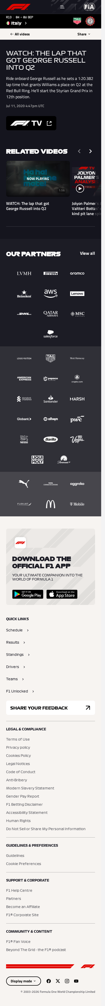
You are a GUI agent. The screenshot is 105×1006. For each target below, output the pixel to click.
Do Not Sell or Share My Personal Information (46, 829)
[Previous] (79, 151)
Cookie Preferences (23, 864)
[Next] (90, 151)
